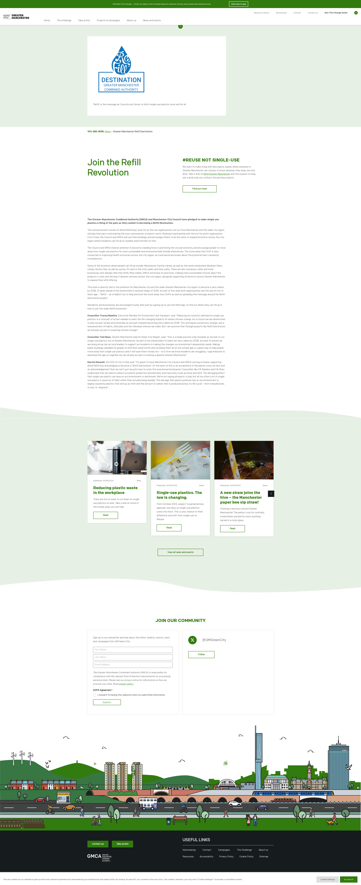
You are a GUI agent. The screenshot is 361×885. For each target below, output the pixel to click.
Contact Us (313, 13)
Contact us (98, 844)
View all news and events (181, 552)
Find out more (199, 188)
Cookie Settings (328, 879)
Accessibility (206, 856)
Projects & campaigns (108, 20)
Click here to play (238, 4)
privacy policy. (126, 684)
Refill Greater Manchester (216, 174)
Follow (201, 654)
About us (131, 20)
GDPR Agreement (103, 690)
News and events (152, 20)
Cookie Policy (246, 856)
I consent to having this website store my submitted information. (131, 695)
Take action (84, 20)
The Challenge (244, 850)
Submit (107, 702)
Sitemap (263, 856)
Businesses (281, 13)
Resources (188, 856)
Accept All (348, 879)
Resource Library (261, 13)
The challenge (64, 20)
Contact (207, 850)
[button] (180, 26)
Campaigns (224, 850)
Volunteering (189, 850)
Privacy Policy (226, 856)
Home (47, 20)
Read (105, 515)
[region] (180, 878)
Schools (297, 13)
